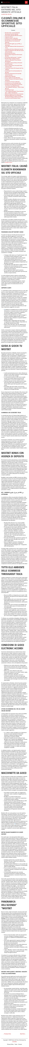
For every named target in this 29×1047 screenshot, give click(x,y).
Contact (20, 1044)
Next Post (23, 1033)
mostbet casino (8, 162)
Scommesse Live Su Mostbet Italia (13, 39)
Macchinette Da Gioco (10, 53)
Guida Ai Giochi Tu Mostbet (11, 38)
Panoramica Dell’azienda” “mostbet (13, 57)
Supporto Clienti (9, 36)
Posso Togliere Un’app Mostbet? (12, 77)
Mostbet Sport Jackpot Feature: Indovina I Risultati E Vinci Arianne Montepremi (13, 60)
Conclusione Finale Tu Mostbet (12, 81)
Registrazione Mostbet (10, 76)
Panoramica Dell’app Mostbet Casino (13, 35)
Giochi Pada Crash (9, 89)
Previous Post (7, 1033)
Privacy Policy (10, 1044)
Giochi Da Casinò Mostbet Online (13, 98)
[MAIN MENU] (26, 2)
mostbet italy (4, 14)
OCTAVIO (14, 1041)
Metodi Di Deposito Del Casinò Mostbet (14, 94)
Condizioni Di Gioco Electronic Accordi (14, 49)
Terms (16, 1044)
